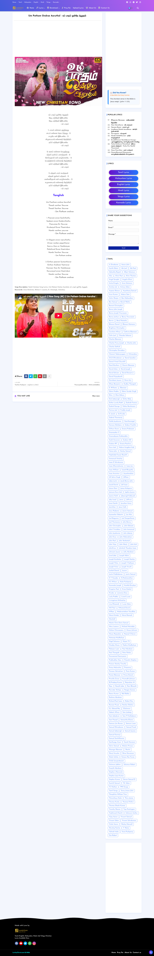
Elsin (111, 395)
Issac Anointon (114, 473)
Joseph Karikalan (115, 559)
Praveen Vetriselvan (116, 671)
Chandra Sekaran (125, 335)
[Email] (45, 376)
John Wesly (123, 544)
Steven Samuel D (129, 779)
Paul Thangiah (114, 652)
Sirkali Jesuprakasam (116, 761)
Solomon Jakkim (115, 764)
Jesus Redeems (114, 511)
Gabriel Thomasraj (115, 417)
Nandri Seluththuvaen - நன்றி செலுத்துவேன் (120, 136)
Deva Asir (127, 380)
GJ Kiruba (121, 414)
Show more (96, 396)
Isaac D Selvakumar (116, 462)
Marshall (112, 619)
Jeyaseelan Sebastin (116, 514)
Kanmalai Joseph (115, 585)
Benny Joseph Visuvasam (118, 313)
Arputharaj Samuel (129, 291)
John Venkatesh (124, 541)
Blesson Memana (129, 324)
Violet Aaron (113, 824)
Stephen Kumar (114, 779)
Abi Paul (133, 268)
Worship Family (114, 828)
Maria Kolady (114, 615)
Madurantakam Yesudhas (126, 611)
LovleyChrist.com (18, 952)
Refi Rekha (125, 694)
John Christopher (115, 526)
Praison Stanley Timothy (117, 664)
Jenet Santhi (113, 503)
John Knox (112, 537)
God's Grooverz (114, 440)
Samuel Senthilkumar (116, 738)
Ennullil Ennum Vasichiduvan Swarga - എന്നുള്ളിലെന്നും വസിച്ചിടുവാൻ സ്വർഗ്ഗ (125, 141)
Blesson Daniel (114, 324)
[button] (138, 8)
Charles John (131, 343)
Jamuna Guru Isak (115, 492)
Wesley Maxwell (126, 824)
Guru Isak (112, 447)
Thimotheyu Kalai (115, 798)
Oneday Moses (114, 645)
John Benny (127, 522)
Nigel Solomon (114, 641)
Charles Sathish (114, 347)
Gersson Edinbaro (115, 425)
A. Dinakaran (113, 264)
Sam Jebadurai (114, 716)
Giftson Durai (114, 429)
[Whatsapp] (35, 376)
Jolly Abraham (128, 552)
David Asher (113, 369)
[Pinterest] (40, 376)
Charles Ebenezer (115, 339)
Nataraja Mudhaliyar (116, 638)
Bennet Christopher (116, 305)
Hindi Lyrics (123, 190)
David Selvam (114, 373)
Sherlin (127, 749)
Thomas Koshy (114, 802)
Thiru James (129, 798)
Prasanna (127, 667)
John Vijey (112, 544)
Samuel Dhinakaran (116, 727)
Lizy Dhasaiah (114, 604)
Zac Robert (113, 835)
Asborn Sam (125, 294)
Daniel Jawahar (130, 358)
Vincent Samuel (126, 817)
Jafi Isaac (124, 485)
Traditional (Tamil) (116, 813)
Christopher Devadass (117, 350)
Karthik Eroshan (130, 585)
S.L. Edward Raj (114, 708)
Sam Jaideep (127, 712)
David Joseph (125, 369)
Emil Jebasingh (114, 399)
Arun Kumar (113, 294)
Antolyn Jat (113, 287)
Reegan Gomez (129, 690)
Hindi (42, 2)
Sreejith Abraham (115, 768)
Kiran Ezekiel (126, 589)
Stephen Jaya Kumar (116, 776)
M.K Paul (112, 608)
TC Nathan (113, 787)
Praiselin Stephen (130, 660)
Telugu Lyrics (124, 197)
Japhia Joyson (130, 492)
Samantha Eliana (127, 720)
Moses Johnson (131, 630)
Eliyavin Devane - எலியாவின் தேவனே (122, 121)
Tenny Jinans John (127, 791)
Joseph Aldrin (124, 555)
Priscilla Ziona (114, 679)
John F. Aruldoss (114, 529)
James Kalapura (126, 488)
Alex (110, 276)
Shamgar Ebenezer (115, 749)
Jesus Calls (122, 507)
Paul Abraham (127, 649)
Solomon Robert (129, 764)
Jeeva (121, 499)
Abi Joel (124, 268)
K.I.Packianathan (127, 578)
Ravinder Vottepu (115, 690)
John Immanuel (128, 529)
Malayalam (28, 2)
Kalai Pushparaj (125, 582)
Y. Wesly (126, 828)
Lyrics (40, 8)
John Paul (112, 541)
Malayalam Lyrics (123, 178)
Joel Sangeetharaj (128, 518)
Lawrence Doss (122, 593)
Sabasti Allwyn (114, 712)
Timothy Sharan (114, 809)
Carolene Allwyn (115, 332)
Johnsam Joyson (114, 552)
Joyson (124, 570)
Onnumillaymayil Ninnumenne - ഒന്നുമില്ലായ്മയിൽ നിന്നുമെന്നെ (122, 153)
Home (15, 2)
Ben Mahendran (127, 298)
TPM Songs (124, 787)
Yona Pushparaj (127, 832)
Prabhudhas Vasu (115, 660)
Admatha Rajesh (115, 272)
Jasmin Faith (113, 496)
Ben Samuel (113, 302)
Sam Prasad (113, 720)
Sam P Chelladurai (129, 716)
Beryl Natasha (122, 320)
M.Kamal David (124, 608)
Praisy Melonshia (115, 667)
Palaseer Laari (114, 649)
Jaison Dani (113, 488)
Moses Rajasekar (115, 634)
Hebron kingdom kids (126, 447)
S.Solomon (126, 708)
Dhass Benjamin (115, 384)
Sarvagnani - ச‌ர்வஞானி (118, 133)
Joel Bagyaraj (114, 518)
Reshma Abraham (115, 697)
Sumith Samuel (114, 783)
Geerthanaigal (129, 421)
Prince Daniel (128, 675)
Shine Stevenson (128, 753)
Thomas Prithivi (128, 802)
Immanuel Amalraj (115, 458)
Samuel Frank (131, 727)
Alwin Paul (119, 276)
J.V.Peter (126, 477)
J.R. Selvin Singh (114, 477)
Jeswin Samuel (127, 511)
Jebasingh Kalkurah (128, 496)
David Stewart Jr (128, 373)
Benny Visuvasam (128, 317)
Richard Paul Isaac (115, 701)
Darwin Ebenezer (128, 365)
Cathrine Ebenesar (130, 332)
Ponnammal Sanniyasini (117, 656)
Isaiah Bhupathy (127, 470)
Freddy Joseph (125, 410)
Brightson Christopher (117, 328)
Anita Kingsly (114, 283)
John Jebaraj (127, 533)
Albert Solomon (129, 272)
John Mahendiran (126, 537)
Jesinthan (112, 507)
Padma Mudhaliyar (129, 645)
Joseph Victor (113, 567)
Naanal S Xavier (130, 634)
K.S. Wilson (113, 582)
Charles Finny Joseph (116, 343)
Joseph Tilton (113, 563)
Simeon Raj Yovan (127, 757)
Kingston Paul (114, 589)
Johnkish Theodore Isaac (127, 548)
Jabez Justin (113, 481)
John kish (133, 544)
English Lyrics (123, 184)
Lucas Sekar (126, 604)
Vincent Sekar (114, 820)
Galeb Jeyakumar (115, 421)
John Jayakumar (114, 533)
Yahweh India (114, 832)
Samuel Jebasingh (115, 731)
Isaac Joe (129, 466)
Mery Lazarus (114, 626)
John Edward (128, 526)
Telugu (48, 2)
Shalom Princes (127, 746)
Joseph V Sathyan (127, 563)
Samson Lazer (131, 723)
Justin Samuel (131, 574)
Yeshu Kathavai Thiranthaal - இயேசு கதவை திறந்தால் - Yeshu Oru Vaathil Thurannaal (123, 146)
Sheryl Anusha (114, 753)
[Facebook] (26, 376)
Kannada (56, 2)
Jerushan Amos (126, 503)
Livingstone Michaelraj (117, 600)
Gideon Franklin (130, 425)
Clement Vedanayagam (117, 354)
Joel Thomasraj (114, 522)
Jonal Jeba (112, 555)
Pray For (67, 8)
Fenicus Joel (113, 410)
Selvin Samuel (114, 746)
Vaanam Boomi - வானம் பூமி (120, 127)
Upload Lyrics (78, 8)
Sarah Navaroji (129, 742)
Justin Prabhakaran (116, 574)
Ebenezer (123, 388)
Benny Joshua (114, 317)
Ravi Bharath (132, 686)
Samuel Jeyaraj (130, 731)
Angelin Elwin (127, 279)
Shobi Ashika (113, 757)
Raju (110, 686)
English (36, 2)
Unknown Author (132, 813)
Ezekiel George (114, 406)
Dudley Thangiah (130, 384)
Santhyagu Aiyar (115, 742)
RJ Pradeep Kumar (115, 682)
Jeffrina (129, 499)
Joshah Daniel (114, 570)
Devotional (53, 8)
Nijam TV (126, 641)
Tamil (20, 2)
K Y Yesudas (113, 578)
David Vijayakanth (115, 376)
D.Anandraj (133, 354)
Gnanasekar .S (114, 432)
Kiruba (111, 593)
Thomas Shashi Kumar (117, 805)
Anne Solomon (127, 283)
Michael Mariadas (128, 626)
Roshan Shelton (127, 705)
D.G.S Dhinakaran (115, 358)
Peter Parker (126, 652)
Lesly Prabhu (113, 597)
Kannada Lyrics (123, 203)
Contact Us (105, 8)
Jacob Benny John (126, 481)
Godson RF (113, 444)
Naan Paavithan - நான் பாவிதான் (122, 150)
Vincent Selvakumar (129, 820)
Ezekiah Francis (131, 402)
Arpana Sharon (114, 291)
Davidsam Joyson (115, 380)
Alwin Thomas (131, 276)
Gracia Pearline (125, 444)
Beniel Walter (125, 302)
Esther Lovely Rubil (116, 402)
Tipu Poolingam (129, 809)
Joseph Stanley (129, 559)
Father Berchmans (129, 406)
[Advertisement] (59, 39)
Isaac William (114, 470)
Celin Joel (112, 335)
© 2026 (27, 952)
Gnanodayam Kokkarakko (118, 436)
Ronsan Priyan (114, 705)
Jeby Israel (112, 499)
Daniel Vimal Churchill (117, 361)
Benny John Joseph (115, 309)
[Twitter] (31, 376)
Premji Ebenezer (114, 675)
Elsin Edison (120, 395)
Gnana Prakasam (128, 429)
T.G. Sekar (126, 783)
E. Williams (113, 388)
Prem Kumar (130, 671)
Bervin (111, 320)
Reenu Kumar (114, 694)
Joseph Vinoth (127, 567)
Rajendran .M (130, 682)
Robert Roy (129, 701)
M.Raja (111, 611)
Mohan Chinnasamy (116, 630)
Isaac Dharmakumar (116, 466)
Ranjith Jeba (119, 686)
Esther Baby (127, 399)
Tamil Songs (113, 791)
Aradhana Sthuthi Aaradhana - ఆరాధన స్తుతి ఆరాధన (124, 130)
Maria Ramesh (127, 615)
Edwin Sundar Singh (129, 391)
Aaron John (125, 264)
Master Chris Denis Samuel (118, 623)
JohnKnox (112, 548)
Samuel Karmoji (115, 735)
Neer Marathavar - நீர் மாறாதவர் (121, 125)
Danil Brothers (114, 365)
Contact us (137, 952)
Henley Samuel (125, 451)
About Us (92, 8)
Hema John (113, 451)
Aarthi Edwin (113, 268)
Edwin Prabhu (114, 391)
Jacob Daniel (113, 485)
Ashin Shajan (113, 298)
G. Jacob (112, 414)
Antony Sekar (125, 287)
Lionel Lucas (125, 597)
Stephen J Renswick (116, 772)
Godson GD (127, 440)
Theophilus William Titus (118, 794)
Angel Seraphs (114, 279)
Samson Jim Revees (116, 723)
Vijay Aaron (113, 817)
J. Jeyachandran (128, 473)
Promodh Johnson (128, 679)
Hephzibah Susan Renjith (118, 455)
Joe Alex (129, 514)
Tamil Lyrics (123, 172)
